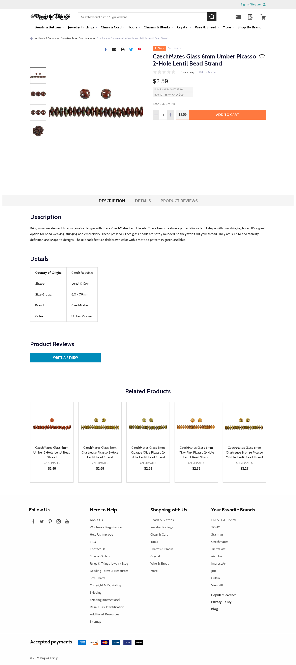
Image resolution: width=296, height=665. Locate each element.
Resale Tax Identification (107, 607)
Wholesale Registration (106, 527)
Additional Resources (104, 614)
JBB (213, 571)
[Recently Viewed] (250, 17)
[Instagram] (58, 521)
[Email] (114, 49)
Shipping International (105, 600)
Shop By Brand (249, 27)
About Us (96, 520)
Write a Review (207, 72)
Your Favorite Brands (233, 510)
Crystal (182, 27)
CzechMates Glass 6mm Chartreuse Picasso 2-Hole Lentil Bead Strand (100, 452)
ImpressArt (219, 563)
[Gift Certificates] (238, 17)
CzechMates (174, 48)
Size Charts (97, 578)
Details (143, 200)
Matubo (216, 556)
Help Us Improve (101, 534)
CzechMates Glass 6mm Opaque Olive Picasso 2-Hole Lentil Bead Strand (148, 452)
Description (112, 200)
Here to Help (103, 510)
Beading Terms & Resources (109, 571)
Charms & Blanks (157, 27)
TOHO (215, 527)
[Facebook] (105, 49)
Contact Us (97, 549)
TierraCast (218, 549)
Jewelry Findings (81, 27)
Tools (132, 27)
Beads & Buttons (48, 27)
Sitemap (95, 621)
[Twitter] (131, 49)
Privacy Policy (221, 602)
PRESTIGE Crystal (223, 520)
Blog (214, 609)
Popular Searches (224, 595)
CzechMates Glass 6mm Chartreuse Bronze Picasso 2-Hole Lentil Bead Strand (244, 452)
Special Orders (100, 556)
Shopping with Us (168, 510)
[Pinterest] (139, 49)
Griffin (215, 578)
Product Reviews (179, 200)
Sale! (222, 17)
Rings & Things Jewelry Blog (109, 563)
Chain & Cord (111, 27)
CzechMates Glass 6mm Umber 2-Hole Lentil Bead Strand (51, 452)
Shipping (95, 592)
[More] (64, 27)
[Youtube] (67, 521)
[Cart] (263, 17)
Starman (217, 534)
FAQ (93, 542)
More (227, 27)
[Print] (122, 49)
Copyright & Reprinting (105, 585)
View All (217, 585)
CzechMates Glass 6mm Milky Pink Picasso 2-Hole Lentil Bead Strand (196, 452)
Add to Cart (227, 114)
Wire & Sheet (205, 27)
